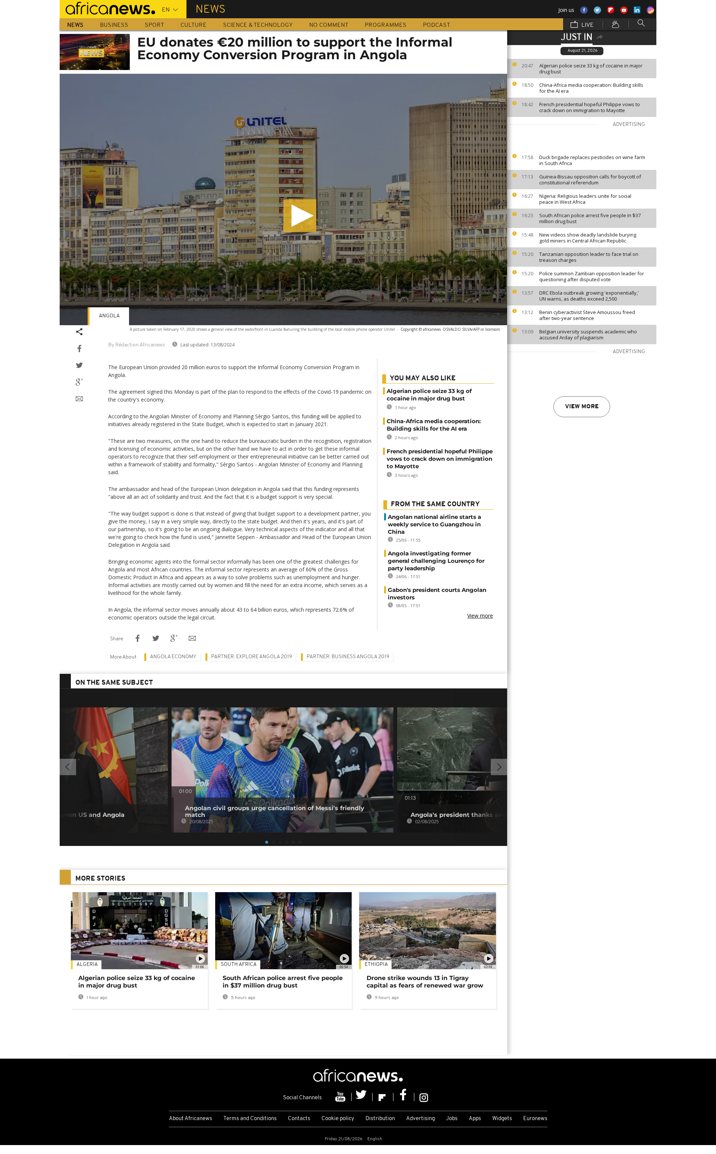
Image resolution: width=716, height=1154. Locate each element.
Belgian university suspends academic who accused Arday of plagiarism (588, 334)
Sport (154, 25)
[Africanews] (107, 7)
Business (114, 25)
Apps (475, 1119)
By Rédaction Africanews (136, 345)
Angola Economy (173, 657)
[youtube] (341, 1097)
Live (587, 25)
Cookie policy (337, 1119)
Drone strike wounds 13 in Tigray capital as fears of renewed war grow (425, 981)
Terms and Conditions (250, 1119)
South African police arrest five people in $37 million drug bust (590, 218)
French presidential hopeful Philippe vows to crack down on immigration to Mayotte (589, 107)
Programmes (385, 25)
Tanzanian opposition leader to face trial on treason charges (588, 257)
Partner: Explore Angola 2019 (251, 657)
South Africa (239, 964)
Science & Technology (258, 25)
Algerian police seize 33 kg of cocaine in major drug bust (591, 68)
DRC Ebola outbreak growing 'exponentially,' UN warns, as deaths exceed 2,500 (589, 296)
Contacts (299, 1119)
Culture (193, 25)
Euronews (535, 1119)
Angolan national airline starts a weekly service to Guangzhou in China (434, 524)
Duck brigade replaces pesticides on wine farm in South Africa (592, 160)
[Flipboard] (383, 1097)
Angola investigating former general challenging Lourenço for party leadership (436, 561)
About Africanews (190, 1119)
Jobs (452, 1119)
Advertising (420, 1119)
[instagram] (423, 1097)
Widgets (502, 1119)
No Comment (328, 25)
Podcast (436, 25)
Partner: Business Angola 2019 (348, 657)
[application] (283, 199)
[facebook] (403, 1097)
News (75, 25)
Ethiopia (376, 964)
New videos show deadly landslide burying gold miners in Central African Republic (587, 238)
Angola (109, 316)
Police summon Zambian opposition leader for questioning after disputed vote (591, 276)
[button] (299, 215)
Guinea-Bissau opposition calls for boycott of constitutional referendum (590, 180)
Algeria (87, 964)
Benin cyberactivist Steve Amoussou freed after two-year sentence (587, 315)
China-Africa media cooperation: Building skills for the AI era (591, 88)
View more (582, 407)
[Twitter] (362, 1097)
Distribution (380, 1119)
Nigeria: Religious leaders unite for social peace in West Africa (585, 199)
